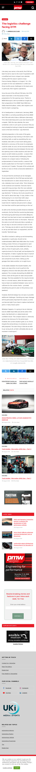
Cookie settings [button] (7, 768)
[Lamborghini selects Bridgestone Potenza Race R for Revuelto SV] (7, 545)
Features (5, 19)
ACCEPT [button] (17, 767)
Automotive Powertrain (9, 741)
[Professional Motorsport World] (18, 7)
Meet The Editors (7, 666)
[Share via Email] (31, 38)
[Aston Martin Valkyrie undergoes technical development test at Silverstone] (7, 534)
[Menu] (3, 7)
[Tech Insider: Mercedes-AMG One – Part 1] (18, 464)
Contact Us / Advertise (8, 663)
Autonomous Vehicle (8, 737)
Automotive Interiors (8, 730)
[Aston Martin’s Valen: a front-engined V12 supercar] (18, 404)
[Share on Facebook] (25, 38)
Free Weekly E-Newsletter (9, 673)
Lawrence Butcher (13, 31)
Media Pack (5, 670)
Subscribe (30, 2)
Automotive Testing (7, 734)
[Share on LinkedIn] (11, 38)
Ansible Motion (18, 644)
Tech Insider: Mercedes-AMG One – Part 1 (16, 478)
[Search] (32, 7)
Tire (3, 744)
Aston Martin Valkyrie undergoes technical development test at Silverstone (23, 534)
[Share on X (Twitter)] (18, 38)
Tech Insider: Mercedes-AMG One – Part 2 (16, 449)
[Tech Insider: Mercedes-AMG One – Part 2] (18, 435)
